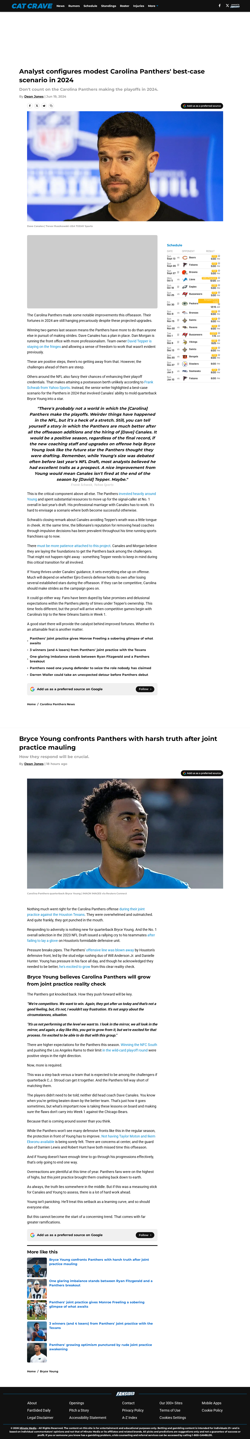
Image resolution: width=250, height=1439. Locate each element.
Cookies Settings (172, 1418)
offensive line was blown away (110, 950)
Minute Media (28, 1428)
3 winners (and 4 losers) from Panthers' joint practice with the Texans (88, 650)
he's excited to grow (74, 967)
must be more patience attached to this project (73, 546)
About (32, 1403)
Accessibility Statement (87, 1418)
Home (31, 704)
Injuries (138, 6)
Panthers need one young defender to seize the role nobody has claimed (90, 668)
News (60, 6)
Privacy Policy (133, 1410)
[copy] (51, 105)
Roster (124, 6)
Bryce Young (49, 1371)
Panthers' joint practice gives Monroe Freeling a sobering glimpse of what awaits (91, 641)
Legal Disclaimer (40, 1418)
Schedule (90, 6)
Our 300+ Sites (170, 1403)
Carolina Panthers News (57, 704)
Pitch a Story (79, 1410)
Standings (108, 6)
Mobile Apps (211, 1403)
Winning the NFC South (139, 1045)
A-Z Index (129, 1418)
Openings (76, 1403)
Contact (128, 1403)
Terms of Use (169, 1410)
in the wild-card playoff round (125, 1050)
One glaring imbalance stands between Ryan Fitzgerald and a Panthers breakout (89, 659)
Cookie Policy (212, 1410)
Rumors (74, 6)
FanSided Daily (39, 1410)
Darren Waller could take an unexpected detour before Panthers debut (89, 675)
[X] (227, 5)
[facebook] (220, 5)
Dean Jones (34, 96)
